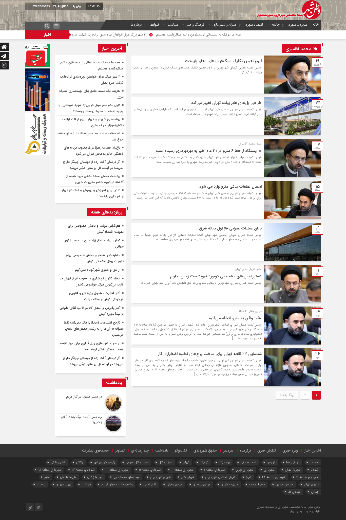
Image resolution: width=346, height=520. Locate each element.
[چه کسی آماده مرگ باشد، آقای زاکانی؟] (91, 423)
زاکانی (79, 462)
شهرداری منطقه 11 (150, 469)
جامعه (275, 24)
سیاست (173, 24)
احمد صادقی (248, 462)
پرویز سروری (63, 484)
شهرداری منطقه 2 (182, 469)
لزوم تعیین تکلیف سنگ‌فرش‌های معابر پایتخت (223, 61)
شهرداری (269, 469)
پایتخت (86, 484)
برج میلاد (224, 462)
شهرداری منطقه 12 (116, 469)
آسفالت (314, 462)
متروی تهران (311, 484)
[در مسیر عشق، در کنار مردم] (91, 403)
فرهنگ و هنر (195, 24)
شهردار (315, 469)
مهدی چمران (174, 484)
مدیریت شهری (297, 24)
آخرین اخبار (312, 450)
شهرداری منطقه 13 (83, 469)
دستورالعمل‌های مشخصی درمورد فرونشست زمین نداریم (216, 276)
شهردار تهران (292, 469)
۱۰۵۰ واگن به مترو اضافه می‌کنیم (235, 318)
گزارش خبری (266, 450)
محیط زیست (257, 484)
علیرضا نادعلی (68, 477)
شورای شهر (188, 477)
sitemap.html (247, 506)
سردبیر (228, 450)
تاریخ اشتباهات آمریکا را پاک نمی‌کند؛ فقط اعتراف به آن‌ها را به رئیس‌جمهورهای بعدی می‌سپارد (94, 328)
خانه (316, 24)
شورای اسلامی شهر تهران (220, 477)
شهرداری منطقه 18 (49, 469)
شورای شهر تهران (160, 477)
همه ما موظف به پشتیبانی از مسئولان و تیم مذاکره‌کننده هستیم (219, 34)
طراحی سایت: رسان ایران (304, 511)
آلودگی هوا (292, 462)
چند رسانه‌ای (140, 450)
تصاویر (120, 450)
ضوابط (154, 24)
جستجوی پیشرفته (95, 450)
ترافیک (204, 462)
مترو (46, 477)
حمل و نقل (165, 462)
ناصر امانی (149, 484)
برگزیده (245, 450)
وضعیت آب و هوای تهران (117, 484)
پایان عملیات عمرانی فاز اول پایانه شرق (230, 228)
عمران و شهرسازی (225, 24)
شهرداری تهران (244, 469)
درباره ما (136, 24)
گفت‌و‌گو (181, 450)
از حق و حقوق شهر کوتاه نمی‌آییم (97, 270)
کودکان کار (294, 491)
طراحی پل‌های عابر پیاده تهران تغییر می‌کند (226, 103)
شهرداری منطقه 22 (273, 477)
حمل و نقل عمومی (137, 462)
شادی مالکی (58, 462)
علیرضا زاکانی (95, 477)
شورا (248, 477)
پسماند (41, 484)
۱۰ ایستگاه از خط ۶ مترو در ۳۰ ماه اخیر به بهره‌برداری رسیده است (209, 151)
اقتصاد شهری (254, 24)
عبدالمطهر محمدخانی (126, 477)
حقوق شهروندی (205, 450)
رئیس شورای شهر (104, 462)
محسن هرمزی (284, 484)
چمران (315, 491)
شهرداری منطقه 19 (307, 477)
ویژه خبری (290, 450)
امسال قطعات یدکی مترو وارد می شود (230, 186)
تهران (186, 462)
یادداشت (161, 450)
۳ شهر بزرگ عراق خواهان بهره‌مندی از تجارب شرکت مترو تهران (126, 34)
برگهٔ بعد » (286, 395)
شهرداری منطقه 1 (214, 469)
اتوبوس (271, 462)
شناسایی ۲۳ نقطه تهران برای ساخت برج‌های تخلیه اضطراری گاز (210, 354)
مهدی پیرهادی (201, 484)
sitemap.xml (226, 506)
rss (236, 506)
